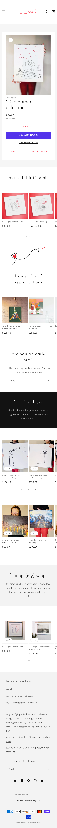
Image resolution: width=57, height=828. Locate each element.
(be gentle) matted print (39, 222)
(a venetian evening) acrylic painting (11, 541)
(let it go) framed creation (14, 647)
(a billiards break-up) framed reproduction (11, 327)
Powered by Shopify (34, 822)
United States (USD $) (26, 800)
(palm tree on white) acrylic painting (38, 477)
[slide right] (35, 236)
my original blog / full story (19, 696)
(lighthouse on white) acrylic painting (11, 477)
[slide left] (21, 236)
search (9, 689)
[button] (3, 11)
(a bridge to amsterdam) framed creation (40, 648)
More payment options (28, 142)
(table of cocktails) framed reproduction (40, 327)
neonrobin (24, 822)
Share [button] (12, 151)
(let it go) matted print (12, 222)
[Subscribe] (47, 380)
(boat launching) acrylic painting (39, 541)
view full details (39, 151)
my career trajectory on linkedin (22, 702)
